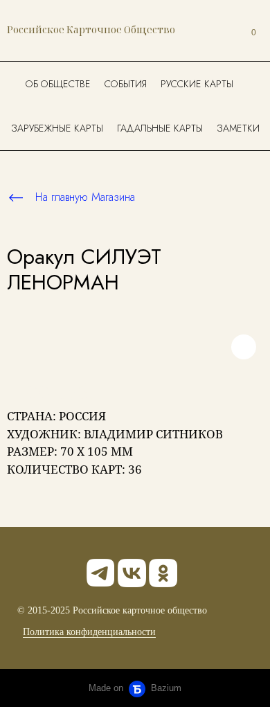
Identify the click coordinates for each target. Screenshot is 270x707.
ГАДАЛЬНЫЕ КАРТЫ (160, 128)
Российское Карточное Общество (91, 29)
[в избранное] (243, 346)
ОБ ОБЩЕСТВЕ (58, 84)
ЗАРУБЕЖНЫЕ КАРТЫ (57, 128)
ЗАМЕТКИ (238, 128)
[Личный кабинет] (220, 30)
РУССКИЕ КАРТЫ (197, 84)
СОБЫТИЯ (126, 84)
